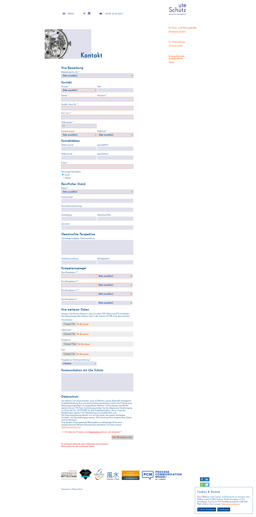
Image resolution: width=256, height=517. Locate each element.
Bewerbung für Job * (70, 72)
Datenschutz (94, 432)
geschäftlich (102, 145)
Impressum (65, 489)
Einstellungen (223, 509)
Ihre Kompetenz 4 (69, 299)
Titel (99, 86)
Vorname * (102, 95)
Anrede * (65, 86)
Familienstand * (68, 131)
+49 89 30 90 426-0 (114, 14)
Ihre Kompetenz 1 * (69, 272)
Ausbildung (66, 215)
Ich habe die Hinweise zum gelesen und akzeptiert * (93, 432)
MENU (71, 14)
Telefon (67, 178)
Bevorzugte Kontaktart (71, 172)
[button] (202, 479)
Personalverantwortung (71, 206)
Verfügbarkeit (103, 259)
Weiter (172, 62)
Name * (65, 95)
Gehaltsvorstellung (69, 259)
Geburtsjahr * (67, 122)
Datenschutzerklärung (71, 427)
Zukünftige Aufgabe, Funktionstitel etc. (78, 238)
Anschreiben (66, 320)
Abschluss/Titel (104, 215)
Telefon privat (67, 145)
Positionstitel (67, 197)
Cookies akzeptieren (206, 509)
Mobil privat (66, 154)
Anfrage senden (176, 46)
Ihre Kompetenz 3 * (69, 290)
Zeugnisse (65, 340)
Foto (63, 350)
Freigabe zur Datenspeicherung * (76, 360)
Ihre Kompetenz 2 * (69, 281)
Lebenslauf (66, 330)
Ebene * (64, 188)
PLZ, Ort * (66, 113)
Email (67, 175)
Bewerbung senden (177, 31)
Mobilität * (102, 131)
